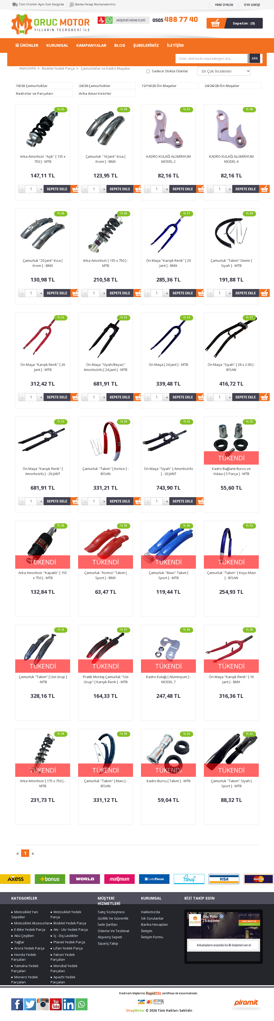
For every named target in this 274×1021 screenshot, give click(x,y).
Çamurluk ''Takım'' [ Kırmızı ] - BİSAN (105, 471)
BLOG (119, 45)
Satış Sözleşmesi (111, 911)
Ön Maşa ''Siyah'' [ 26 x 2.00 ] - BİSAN (231, 367)
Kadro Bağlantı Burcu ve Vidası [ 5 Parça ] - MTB (231, 471)
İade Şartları (107, 924)
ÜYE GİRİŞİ (252, 5)
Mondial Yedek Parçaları (64, 968)
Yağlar (18, 942)
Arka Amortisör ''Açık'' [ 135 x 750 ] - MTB (43, 159)
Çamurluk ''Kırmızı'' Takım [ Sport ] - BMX (105, 575)
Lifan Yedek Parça (67, 948)
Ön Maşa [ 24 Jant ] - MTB (168, 364)
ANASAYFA (27, 68)
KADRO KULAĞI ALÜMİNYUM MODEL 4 (231, 159)
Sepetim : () (244, 23)
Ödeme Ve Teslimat (113, 930)
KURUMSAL (57, 45)
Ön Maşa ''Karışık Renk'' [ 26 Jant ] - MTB (42, 367)
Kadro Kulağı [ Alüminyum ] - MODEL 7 (168, 679)
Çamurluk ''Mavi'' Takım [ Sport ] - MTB (168, 575)
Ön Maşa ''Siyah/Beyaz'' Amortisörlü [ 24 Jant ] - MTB (105, 367)
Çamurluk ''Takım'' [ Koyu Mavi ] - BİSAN (231, 575)
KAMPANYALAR (91, 45)
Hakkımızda (150, 911)
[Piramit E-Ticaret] (246, 1004)
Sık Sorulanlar (152, 918)
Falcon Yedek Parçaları (63, 957)
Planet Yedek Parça (68, 942)
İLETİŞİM (175, 45)
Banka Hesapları (154, 924)
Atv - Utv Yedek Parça (70, 929)
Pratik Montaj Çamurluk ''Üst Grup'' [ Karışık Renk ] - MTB (105, 679)
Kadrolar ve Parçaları (34, 93)
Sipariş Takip (108, 943)
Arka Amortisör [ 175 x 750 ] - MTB (42, 783)
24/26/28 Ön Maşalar (222, 85)
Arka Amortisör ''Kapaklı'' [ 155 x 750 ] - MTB (42, 575)
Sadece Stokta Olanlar (170, 71)
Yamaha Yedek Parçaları (25, 968)
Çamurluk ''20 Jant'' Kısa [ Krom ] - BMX (43, 263)
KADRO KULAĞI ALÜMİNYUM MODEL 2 (168, 159)
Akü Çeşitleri (23, 935)
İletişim (146, 930)
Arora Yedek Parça (28, 948)
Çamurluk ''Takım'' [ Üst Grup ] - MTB (43, 679)
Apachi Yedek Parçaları (63, 979)
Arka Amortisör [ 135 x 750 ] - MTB (105, 263)
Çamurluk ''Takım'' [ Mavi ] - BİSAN (105, 783)
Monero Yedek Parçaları (24, 979)
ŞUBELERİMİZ (146, 45)
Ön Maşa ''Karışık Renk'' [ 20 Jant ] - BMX (168, 263)
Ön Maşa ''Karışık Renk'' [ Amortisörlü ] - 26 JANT (43, 471)
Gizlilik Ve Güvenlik (113, 918)
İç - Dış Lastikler (65, 935)
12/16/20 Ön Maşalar (159, 85)
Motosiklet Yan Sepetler (24, 914)
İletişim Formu (152, 937)
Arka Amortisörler (95, 93)
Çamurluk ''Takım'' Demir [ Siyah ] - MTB (231, 263)
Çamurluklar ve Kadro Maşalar (105, 68)
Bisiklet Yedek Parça (58, 68)
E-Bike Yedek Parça (29, 929)
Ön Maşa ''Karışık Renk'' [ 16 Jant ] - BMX (231, 679)
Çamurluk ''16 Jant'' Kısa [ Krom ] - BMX (105, 159)
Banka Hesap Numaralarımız (95, 4)
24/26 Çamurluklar (95, 85)
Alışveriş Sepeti (110, 937)
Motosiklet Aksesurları (31, 923)
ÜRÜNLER (28, 45)
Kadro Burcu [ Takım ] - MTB (169, 780)
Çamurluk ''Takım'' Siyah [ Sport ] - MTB (231, 783)
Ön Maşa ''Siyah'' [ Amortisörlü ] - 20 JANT (168, 471)
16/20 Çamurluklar (32, 85)
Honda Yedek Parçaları (23, 957)
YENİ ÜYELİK (224, 5)
